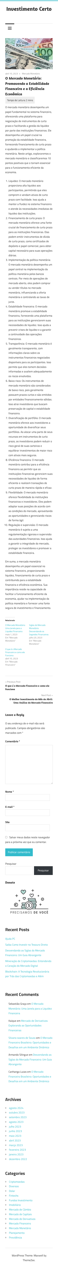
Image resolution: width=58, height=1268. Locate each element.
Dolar (12, 1191)
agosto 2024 (16, 1108)
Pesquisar (10, 864)
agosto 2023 (16, 1122)
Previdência (15, 1237)
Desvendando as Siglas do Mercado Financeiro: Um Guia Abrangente (30, 1059)
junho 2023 (15, 1131)
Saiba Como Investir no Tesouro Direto (26, 945)
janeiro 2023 (16, 1154)
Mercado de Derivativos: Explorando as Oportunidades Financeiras (28, 1025)
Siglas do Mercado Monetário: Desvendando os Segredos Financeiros (39, 629)
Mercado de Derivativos (22, 1219)
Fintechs (13, 1196)
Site (7, 822)
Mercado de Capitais (20, 1214)
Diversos (14, 1186)
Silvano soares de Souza (22, 1038)
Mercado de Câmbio (20, 1210)
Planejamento (17, 1233)
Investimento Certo (29, 8)
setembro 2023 (18, 1117)
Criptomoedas (17, 1182)
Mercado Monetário (31, 73)
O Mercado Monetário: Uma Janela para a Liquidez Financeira (15, 628)
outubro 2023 (17, 1112)
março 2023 (16, 1145)
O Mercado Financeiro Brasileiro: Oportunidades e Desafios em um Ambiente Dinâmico (30, 1042)
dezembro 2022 (18, 1159)
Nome (9, 792)
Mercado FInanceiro (20, 1223)
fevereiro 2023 (17, 1150)
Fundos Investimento (20, 1200)
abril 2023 (15, 1140)
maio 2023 (15, 1136)
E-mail (9, 807)
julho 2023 (15, 1127)
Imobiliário (15, 1205)
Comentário (12, 741)
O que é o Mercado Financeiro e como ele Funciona (15, 652)
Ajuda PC (10, 939)
